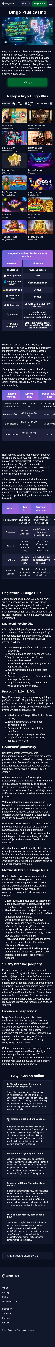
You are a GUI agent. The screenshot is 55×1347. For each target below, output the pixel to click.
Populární (6, 103)
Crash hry (31, 103)
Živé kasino (19, 103)
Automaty (44, 103)
